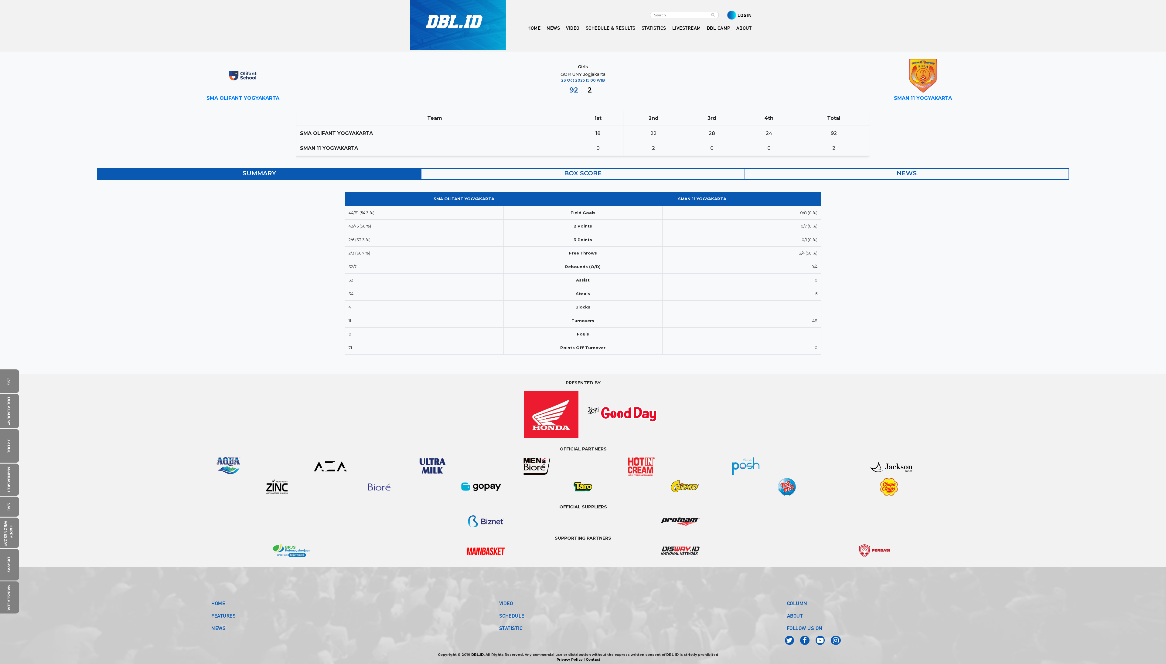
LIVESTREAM (686, 28)
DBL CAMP (718, 28)
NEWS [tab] (907, 173)
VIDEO (573, 28)
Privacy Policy (570, 659)
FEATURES (223, 616)
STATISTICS (654, 28)
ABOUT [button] (744, 28)
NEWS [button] (553, 28)
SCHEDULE (511, 616)
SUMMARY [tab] (259, 173)
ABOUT (795, 616)
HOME (533, 28)
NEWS (218, 628)
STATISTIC (511, 628)
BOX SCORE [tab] (583, 173)
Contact (593, 659)
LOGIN (745, 15)
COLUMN (797, 603)
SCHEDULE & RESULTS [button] (611, 28)
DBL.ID (477, 654)
